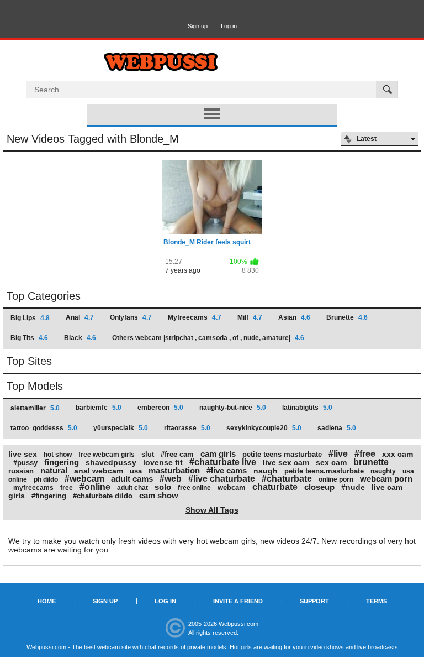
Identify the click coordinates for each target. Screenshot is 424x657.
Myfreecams (194, 317)
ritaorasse (187, 428)
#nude (353, 487)
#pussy (25, 462)
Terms (376, 601)
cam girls (218, 453)
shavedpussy (111, 462)
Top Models (35, 386)
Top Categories (44, 296)
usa (136, 471)
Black (80, 338)
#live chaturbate (221, 478)
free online (194, 488)
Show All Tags (212, 509)
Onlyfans (131, 317)
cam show (158, 495)
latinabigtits (307, 407)
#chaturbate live (222, 462)
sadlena (336, 428)
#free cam (177, 454)
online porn (336, 479)
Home (47, 601)
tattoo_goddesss (43, 428)
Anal (80, 317)
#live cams (226, 470)
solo (163, 487)
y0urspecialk (120, 428)
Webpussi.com (238, 623)
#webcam (84, 478)
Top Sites (29, 361)
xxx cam (397, 454)
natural (53, 470)
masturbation (174, 470)
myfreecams (33, 488)
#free (364, 453)
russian (21, 471)
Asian (294, 317)
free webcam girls (106, 454)
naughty (383, 471)
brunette (371, 462)
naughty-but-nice (232, 407)
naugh (265, 470)
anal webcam (98, 470)
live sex (22, 454)
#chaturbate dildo (102, 496)
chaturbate (275, 487)
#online (95, 487)
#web (171, 478)
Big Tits (29, 338)
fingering (61, 462)
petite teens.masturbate (324, 471)
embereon (160, 407)
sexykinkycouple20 (263, 428)
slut (147, 454)
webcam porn (386, 478)
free (66, 488)
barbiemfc (98, 407)
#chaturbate (287, 478)
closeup (319, 487)
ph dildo (46, 479)
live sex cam (286, 462)
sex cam (331, 462)
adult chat (132, 488)
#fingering (48, 496)
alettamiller (35, 408)
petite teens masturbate (282, 454)
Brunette (347, 317)
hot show (58, 454)
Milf (249, 317)
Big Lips (30, 318)
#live (338, 453)
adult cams (132, 478)
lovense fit (163, 462)
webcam (232, 487)
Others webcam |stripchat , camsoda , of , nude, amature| (208, 338)
